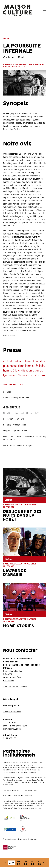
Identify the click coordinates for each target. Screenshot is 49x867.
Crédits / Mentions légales (15, 686)
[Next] (44, 862)
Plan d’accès (8, 680)
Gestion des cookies (12, 711)
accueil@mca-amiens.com (15, 725)
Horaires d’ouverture (12, 728)
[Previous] (5, 862)
